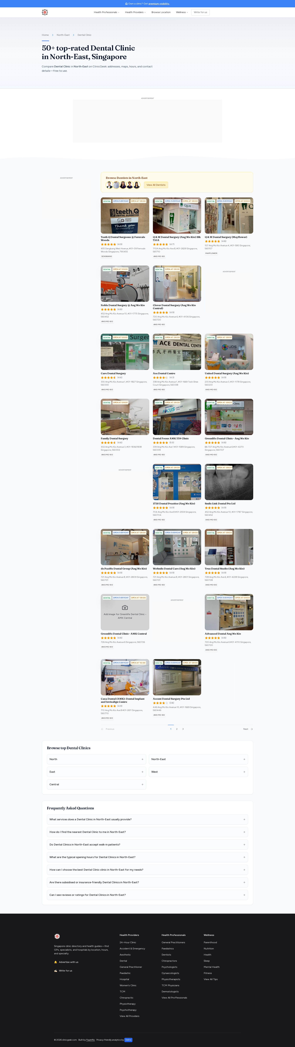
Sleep (207, 960)
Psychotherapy (128, 1009)
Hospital (124, 979)
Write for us (200, 12)
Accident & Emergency (132, 948)
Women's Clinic (128, 985)
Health (207, 954)
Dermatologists (170, 991)
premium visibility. (159, 3)
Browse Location (161, 12)
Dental (123, 960)
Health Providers (134, 12)
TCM (122, 991)
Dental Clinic (84, 34)
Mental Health (212, 966)
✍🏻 (63, 970)
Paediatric (125, 973)
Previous (110, 729)
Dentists (166, 954)
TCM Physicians (170, 985)
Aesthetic (125, 954)
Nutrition (209, 948)
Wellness (181, 12)
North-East (63, 34)
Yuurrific (90, 1040)
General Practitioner (131, 966)
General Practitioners (173, 942)
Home (45, 34)
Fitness (208, 973)
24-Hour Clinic (128, 942)
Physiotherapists (171, 979)
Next (245, 729)
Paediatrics (168, 948)
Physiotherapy (128, 1003)
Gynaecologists (170, 973)
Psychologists (169, 966)
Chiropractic (126, 997)
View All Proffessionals (174, 997)
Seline (128, 1040)
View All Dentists (156, 184)
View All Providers (129, 1016)
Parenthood (210, 942)
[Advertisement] (147, 121)
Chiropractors (169, 960)
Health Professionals (105, 12)
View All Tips (211, 979)
